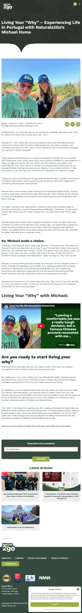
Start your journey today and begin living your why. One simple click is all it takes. (36, 426)
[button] (78, 589)
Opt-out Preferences (50, 609)
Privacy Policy (60, 609)
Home (4, 123)
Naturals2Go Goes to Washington (20, 527)
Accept (55, 604)
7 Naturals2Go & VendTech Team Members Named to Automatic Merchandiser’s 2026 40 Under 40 (61, 496)
